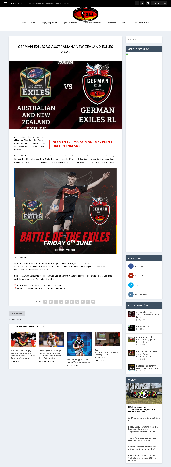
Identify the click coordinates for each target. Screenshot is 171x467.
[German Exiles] (131, 328)
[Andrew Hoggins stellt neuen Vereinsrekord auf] (79, 344)
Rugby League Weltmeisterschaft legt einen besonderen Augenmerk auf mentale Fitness (144, 429)
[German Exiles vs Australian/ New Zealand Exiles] (131, 314)
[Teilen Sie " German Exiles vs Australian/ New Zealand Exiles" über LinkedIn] (72, 301)
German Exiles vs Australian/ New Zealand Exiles (147, 314)
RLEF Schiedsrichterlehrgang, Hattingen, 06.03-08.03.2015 (106, 353)
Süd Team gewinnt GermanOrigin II (144, 419)
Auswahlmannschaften (93, 23)
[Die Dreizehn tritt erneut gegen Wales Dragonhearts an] (131, 353)
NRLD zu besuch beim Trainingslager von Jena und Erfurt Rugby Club (141, 409)
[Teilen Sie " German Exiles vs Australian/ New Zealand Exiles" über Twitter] (50, 301)
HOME (24, 23)
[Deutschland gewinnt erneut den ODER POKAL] (131, 367)
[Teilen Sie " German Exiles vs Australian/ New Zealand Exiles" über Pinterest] (66, 301)
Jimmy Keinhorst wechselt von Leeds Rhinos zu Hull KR (142, 439)
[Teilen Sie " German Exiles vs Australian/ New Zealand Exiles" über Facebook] (45, 301)
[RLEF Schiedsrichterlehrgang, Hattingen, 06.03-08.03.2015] (107, 339)
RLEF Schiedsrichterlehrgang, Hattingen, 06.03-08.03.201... (45, 3)
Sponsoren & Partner (141, 23)
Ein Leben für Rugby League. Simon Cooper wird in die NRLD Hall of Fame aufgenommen (23, 354)
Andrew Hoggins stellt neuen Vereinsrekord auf (79, 360)
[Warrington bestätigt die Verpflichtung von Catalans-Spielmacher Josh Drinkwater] (51, 339)
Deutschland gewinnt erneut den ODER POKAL (147, 367)
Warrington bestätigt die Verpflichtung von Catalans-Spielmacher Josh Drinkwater (50, 354)
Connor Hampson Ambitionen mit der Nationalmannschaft (142, 448)
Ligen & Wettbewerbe (71, 23)
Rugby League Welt (49, 23)
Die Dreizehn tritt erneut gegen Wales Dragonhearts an (148, 353)
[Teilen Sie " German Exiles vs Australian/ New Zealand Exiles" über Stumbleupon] (82, 301)
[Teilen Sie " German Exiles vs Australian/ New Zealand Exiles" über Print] (93, 301)
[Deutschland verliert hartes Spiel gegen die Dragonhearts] (131, 339)
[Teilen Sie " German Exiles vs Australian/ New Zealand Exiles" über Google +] (56, 301)
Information (112, 23)
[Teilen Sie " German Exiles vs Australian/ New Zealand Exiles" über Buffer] (77, 301)
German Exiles (142, 326)
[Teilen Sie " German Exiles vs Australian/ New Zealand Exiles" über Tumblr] (61, 301)
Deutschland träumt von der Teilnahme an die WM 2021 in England (142, 457)
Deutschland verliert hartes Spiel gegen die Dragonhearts (146, 339)
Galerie (124, 23)
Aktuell (33, 23)
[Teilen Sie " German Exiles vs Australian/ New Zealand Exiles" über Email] (88, 301)
